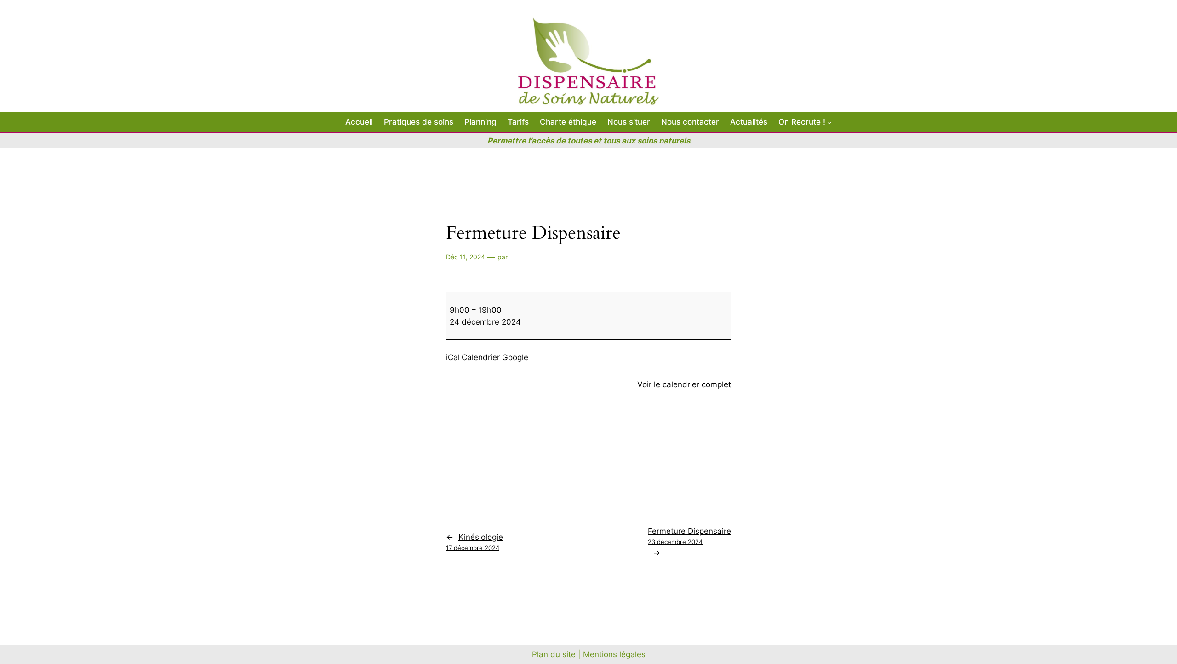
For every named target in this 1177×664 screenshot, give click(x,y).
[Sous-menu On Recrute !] (829, 122)
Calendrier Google (495, 357)
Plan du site (554, 654)
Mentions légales (614, 654)
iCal (453, 357)
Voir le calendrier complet (684, 384)
